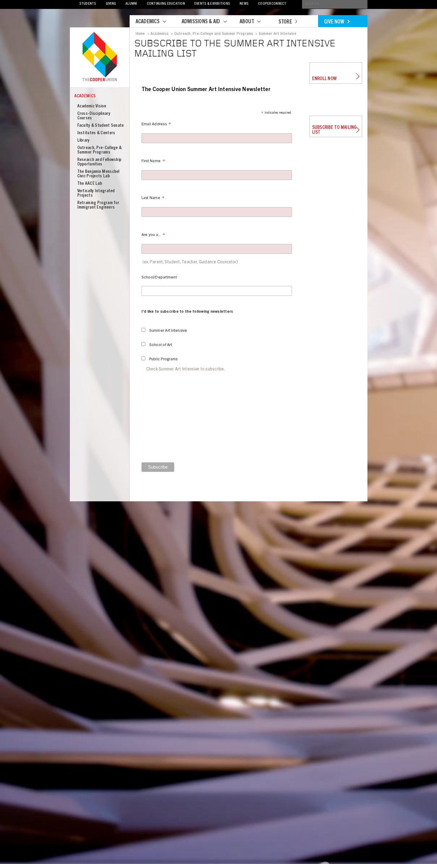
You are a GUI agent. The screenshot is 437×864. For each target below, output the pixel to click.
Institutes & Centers (96, 133)
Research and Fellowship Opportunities (99, 162)
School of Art (160, 345)
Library (83, 140)
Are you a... (153, 235)
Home (140, 34)
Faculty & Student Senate (100, 125)
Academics (148, 22)
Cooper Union (99, 57)
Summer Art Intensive (277, 34)
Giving (111, 4)
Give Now (334, 22)
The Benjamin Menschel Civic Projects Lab (98, 174)
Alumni (131, 4)
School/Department (159, 278)
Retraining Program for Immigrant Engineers (98, 205)
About (247, 22)
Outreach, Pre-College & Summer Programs (99, 150)
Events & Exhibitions (212, 4)
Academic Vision (91, 106)
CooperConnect (272, 4)
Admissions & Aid (201, 22)
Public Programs (163, 359)
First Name (153, 162)
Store (285, 22)
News (244, 4)
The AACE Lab (89, 183)
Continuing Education (166, 4)
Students (87, 4)
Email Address (156, 125)
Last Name (153, 198)
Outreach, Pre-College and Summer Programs (213, 34)
